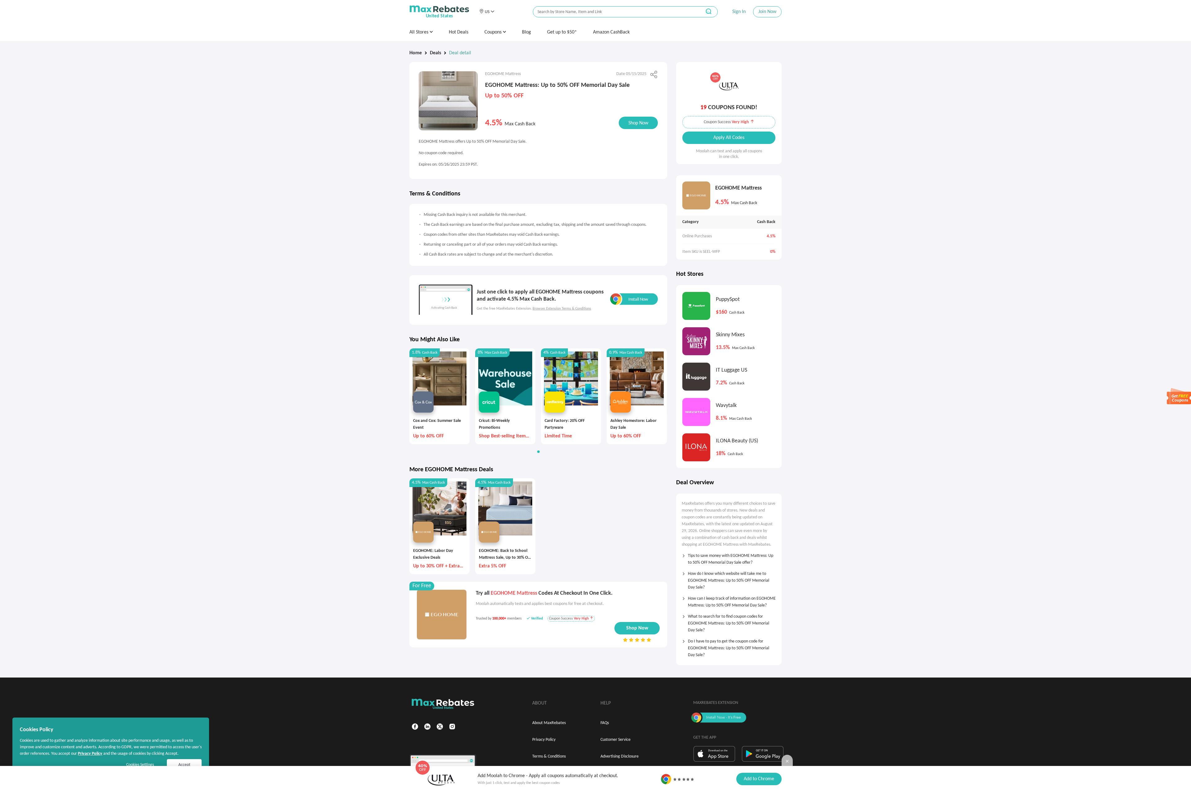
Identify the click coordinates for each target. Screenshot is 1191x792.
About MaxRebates (549, 723)
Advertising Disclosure (619, 756)
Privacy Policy (543, 739)
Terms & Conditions (549, 756)
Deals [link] (435, 53)
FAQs (604, 723)
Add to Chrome (759, 778)
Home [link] (415, 53)
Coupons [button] (493, 32)
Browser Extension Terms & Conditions (562, 309)
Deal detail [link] (460, 53)
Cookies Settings (140, 765)
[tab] (729, 557)
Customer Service (615, 739)
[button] (487, 12)
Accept (184, 765)
